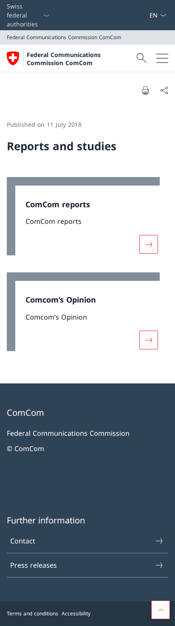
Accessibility (76, 613)
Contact (22, 541)
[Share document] (164, 90)
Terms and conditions (32, 613)
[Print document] (145, 90)
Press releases (33, 565)
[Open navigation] (162, 58)
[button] (160, 609)
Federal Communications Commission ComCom (64, 59)
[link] (87, 220)
